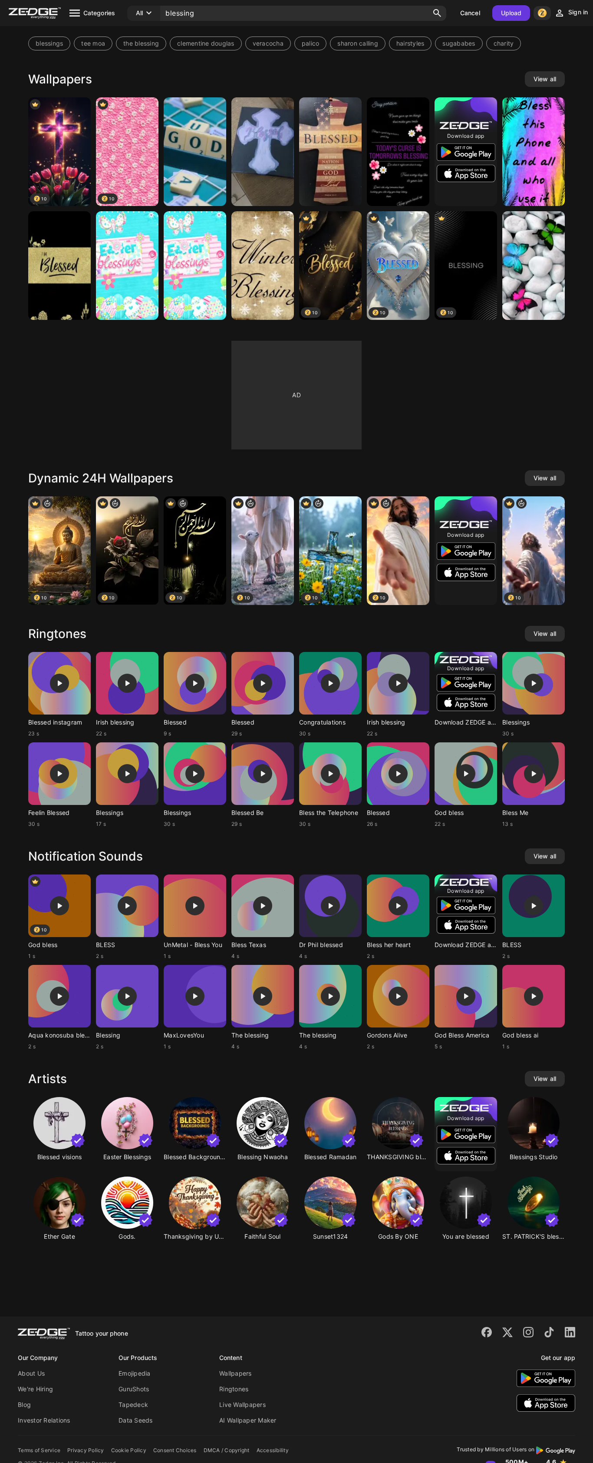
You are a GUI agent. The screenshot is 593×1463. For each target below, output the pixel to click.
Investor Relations (44, 1420)
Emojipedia (135, 1373)
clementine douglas (205, 43)
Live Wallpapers (242, 1404)
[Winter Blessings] (262, 265)
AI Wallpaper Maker (248, 1420)
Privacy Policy (85, 1450)
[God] (195, 151)
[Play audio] (59, 683)
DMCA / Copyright (227, 1450)
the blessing (141, 43)
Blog (24, 1404)
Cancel (470, 13)
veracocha (268, 43)
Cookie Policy (128, 1450)
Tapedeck (133, 1404)
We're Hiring (35, 1389)
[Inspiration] (398, 151)
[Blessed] (262, 151)
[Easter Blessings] (127, 265)
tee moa (93, 43)
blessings (49, 43)
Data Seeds (136, 1420)
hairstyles (410, 43)
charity (504, 43)
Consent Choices (175, 1450)
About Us (31, 1373)
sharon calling (357, 43)
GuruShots (134, 1389)
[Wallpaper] (59, 265)
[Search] (437, 13)
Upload (511, 13)
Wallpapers (235, 1373)
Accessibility (273, 1450)
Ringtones (233, 1389)
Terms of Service (39, 1450)
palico (311, 43)
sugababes (458, 43)
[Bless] (533, 151)
